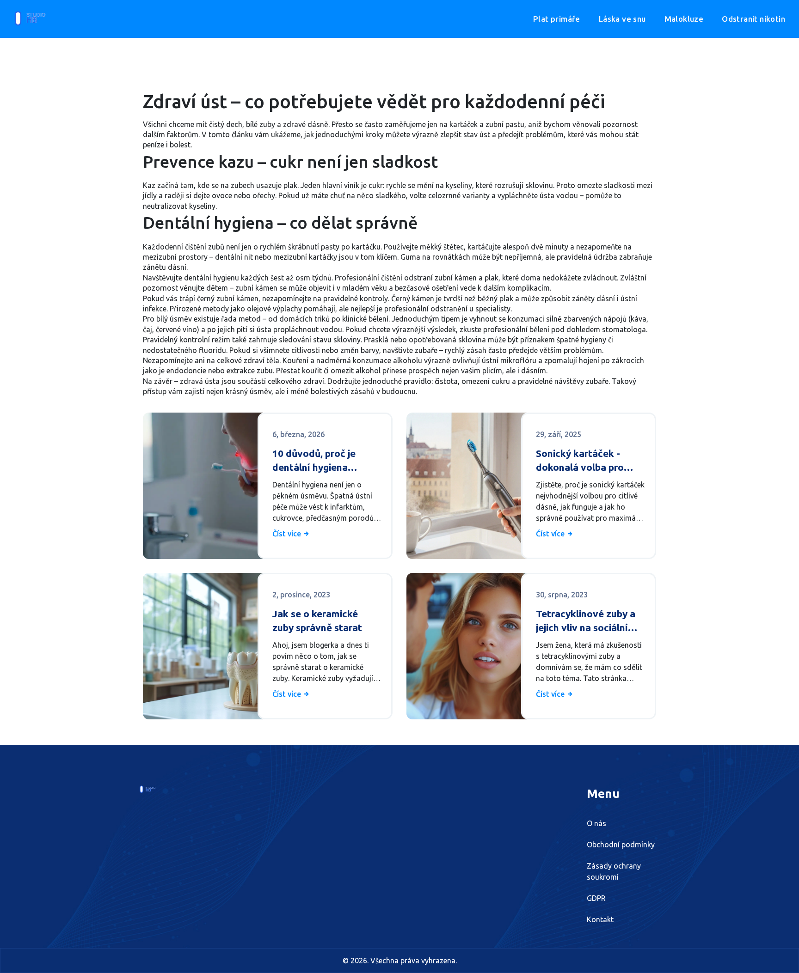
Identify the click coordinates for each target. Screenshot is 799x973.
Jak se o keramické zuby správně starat (317, 620)
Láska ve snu (622, 18)
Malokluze (684, 18)
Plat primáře (556, 18)
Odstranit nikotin (753, 18)
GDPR (596, 898)
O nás (596, 823)
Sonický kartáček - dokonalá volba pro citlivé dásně (580, 461)
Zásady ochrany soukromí (614, 871)
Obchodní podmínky (621, 844)
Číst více (287, 533)
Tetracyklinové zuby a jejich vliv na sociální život (585, 621)
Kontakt (600, 919)
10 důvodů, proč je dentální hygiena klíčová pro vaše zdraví (325, 461)
